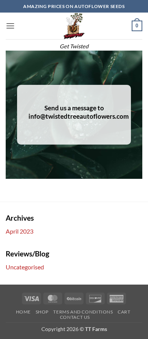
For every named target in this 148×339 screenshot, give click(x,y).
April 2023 (19, 231)
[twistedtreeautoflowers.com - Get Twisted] (74, 26)
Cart (124, 312)
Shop (42, 312)
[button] (10, 25)
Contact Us (75, 317)
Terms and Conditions (83, 312)
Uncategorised (25, 267)
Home (23, 312)
